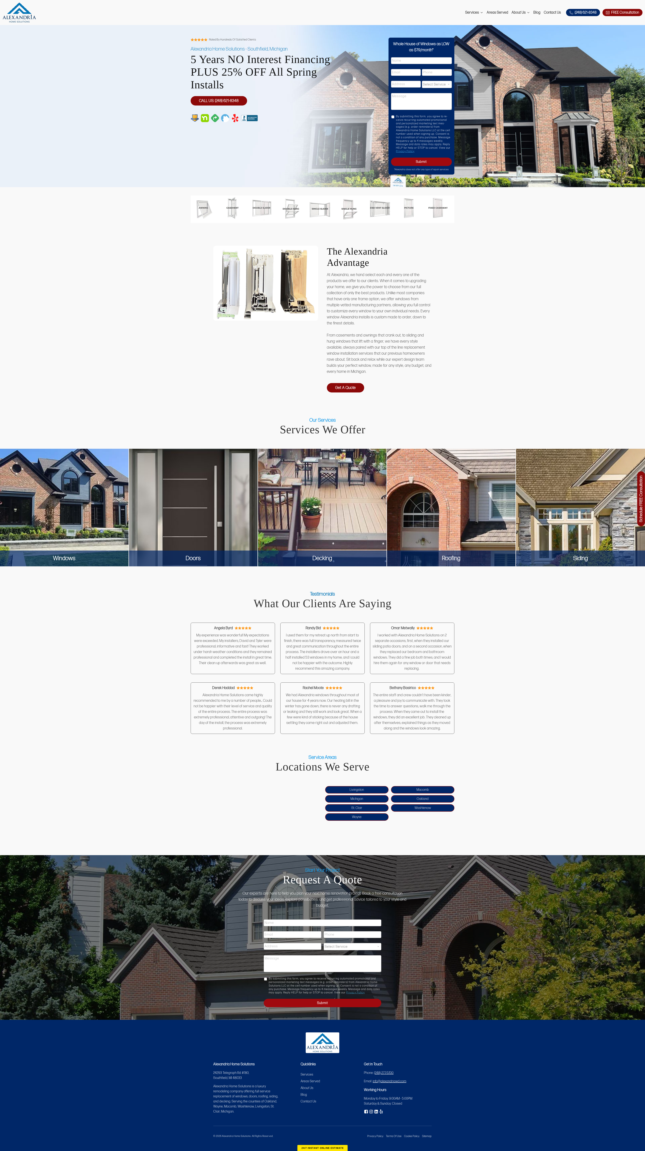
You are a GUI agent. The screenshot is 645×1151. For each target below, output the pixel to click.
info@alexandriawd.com (389, 1081)
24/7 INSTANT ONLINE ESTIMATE (323, 1148)
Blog (537, 12)
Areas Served (497, 12)
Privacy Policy (405, 151)
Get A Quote (345, 387)
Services (472, 12)
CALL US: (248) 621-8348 (219, 100)
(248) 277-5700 (384, 1073)
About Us (519, 12)
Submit (421, 162)
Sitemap (427, 1136)
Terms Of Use (394, 1136)
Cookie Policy (412, 1136)
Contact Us (552, 12)
